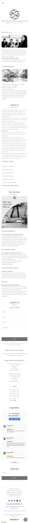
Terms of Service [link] (14, 344)
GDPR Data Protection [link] (14, 490)
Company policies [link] (14, 495)
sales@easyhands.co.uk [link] (14, 381)
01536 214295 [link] (14, 380)
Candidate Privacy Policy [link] (14, 494)
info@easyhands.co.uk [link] (14, 370)
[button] (3, 3)
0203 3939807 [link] (15, 511)
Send (14, 339)
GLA (25, 92)
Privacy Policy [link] (24, 343)
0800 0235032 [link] (14, 368)
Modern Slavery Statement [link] (14, 492)
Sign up (14, 478)
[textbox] (14, 312)
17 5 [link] (15, 378)
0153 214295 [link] (22, 511)
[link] (9, 500)
